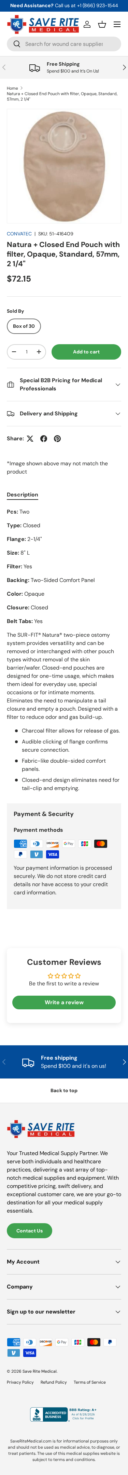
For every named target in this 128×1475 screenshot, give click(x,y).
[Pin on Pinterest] (57, 438)
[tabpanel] (64, 650)
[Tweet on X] (30, 438)
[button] (102, 24)
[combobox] (64, 44)
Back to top (64, 1090)
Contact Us (29, 1231)
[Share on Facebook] (44, 438)
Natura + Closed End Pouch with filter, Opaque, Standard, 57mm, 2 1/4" (62, 96)
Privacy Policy (20, 1382)
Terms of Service (90, 1382)
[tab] (22, 494)
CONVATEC (19, 234)
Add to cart (86, 352)
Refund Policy (54, 1382)
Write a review (64, 1002)
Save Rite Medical (40, 1371)
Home (12, 88)
